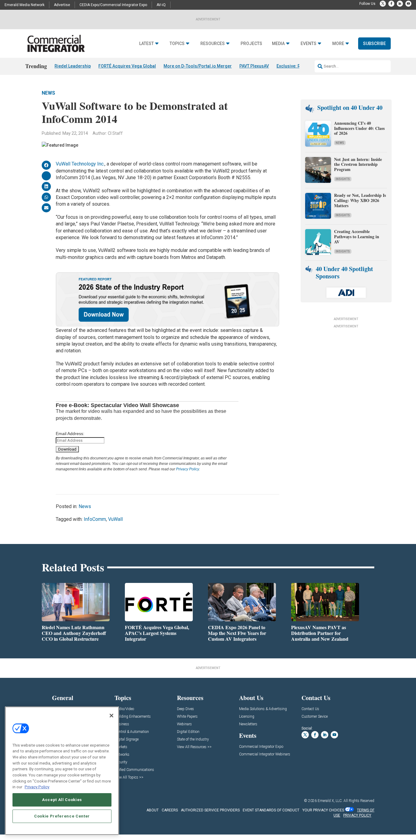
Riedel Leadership (73, 66)
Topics (177, 43)
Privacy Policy (187, 469)
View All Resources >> (194, 747)
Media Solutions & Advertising (263, 709)
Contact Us (310, 709)
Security (121, 762)
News (48, 93)
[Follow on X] (383, 4)
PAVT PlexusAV (254, 66)
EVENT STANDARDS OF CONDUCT (271, 810)
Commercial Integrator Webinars (264, 754)
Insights (343, 179)
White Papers (187, 717)
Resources (212, 43)
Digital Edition (188, 732)
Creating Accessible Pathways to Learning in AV (356, 236)
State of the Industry (193, 739)
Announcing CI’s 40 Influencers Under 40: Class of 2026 (359, 128)
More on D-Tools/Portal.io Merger (198, 66)
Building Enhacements (133, 717)
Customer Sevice (314, 717)
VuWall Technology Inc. (80, 164)
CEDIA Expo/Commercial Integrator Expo (113, 5)
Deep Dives (185, 709)
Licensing (246, 717)
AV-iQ (161, 5)
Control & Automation (132, 732)
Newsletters (248, 724)
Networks (122, 755)
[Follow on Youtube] (408, 4)
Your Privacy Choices (323, 810)
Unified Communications (134, 770)
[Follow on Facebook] (391, 4)
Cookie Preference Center (62, 816)
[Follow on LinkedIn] (400, 4)
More (338, 43)
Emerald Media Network (24, 5)
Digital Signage (127, 739)
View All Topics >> (129, 777)
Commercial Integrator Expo (261, 747)
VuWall (115, 519)
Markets (121, 747)
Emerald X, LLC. (330, 801)
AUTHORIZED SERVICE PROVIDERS (210, 810)
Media (278, 43)
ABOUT (152, 810)
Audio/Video (124, 709)
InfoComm (95, 519)
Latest (146, 43)
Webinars (184, 724)
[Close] (111, 715)
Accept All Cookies (62, 799)
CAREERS (170, 810)
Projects (251, 43)
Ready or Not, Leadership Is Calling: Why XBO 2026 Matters (360, 200)
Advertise (62, 5)
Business (122, 724)
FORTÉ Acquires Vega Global (127, 66)
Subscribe (374, 43)
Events (308, 43)
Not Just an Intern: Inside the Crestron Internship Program (358, 164)
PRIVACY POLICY (357, 815)
